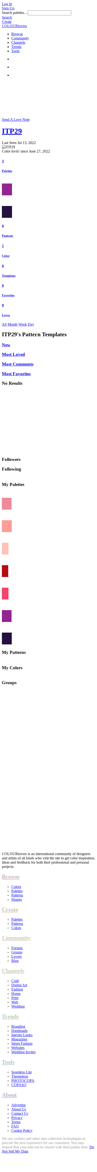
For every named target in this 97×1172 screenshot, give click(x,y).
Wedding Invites (23, 1052)
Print (14, 998)
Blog (15, 961)
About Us (18, 1109)
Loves (6, 315)
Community (20, 38)
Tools (15, 51)
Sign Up (8, 8)
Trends (16, 47)
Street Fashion (21, 1043)
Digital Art (19, 985)
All (4, 324)
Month (12, 324)
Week (22, 324)
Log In (7, 4)
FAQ (15, 1126)
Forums (17, 948)
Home (15, 994)
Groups (16, 952)
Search (7, 17)
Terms (15, 1122)
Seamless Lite (21, 1072)
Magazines (19, 1039)
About (9, 1095)
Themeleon (19, 1076)
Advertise (18, 1105)
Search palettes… (15, 13)
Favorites (8, 295)
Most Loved (13, 354)
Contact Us (19, 1113)
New (6, 344)
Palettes (7, 171)
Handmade (19, 1031)
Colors (16, 887)
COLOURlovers (14, 26)
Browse (17, 34)
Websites (17, 1048)
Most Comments (17, 364)
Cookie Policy (21, 1130)
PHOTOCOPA (22, 1081)
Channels (18, 42)
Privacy (17, 1118)
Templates (9, 275)
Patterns (7, 235)
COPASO (18, 1085)
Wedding (18, 1006)
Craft (15, 981)
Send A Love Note (16, 120)
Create (7, 22)
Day (31, 324)
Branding (18, 1026)
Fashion (17, 989)
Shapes (16, 899)
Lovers (16, 956)
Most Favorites (16, 373)
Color (6, 256)
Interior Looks (21, 1035)
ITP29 (12, 131)
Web (14, 1002)
